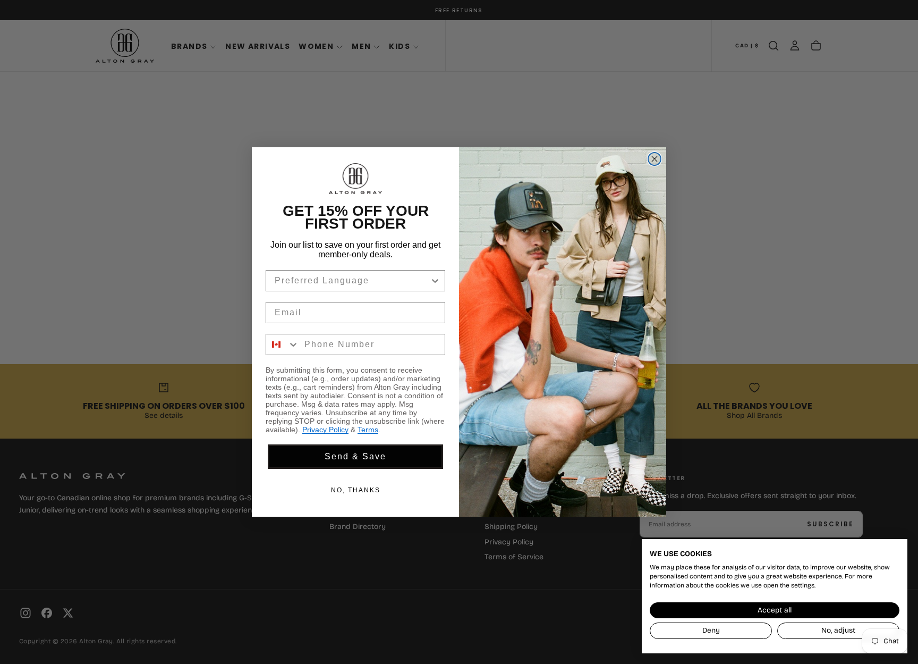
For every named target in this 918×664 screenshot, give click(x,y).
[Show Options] (435, 281)
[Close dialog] (654, 159)
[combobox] (352, 281)
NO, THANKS (355, 490)
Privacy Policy (325, 429)
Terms (368, 429)
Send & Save (355, 456)
